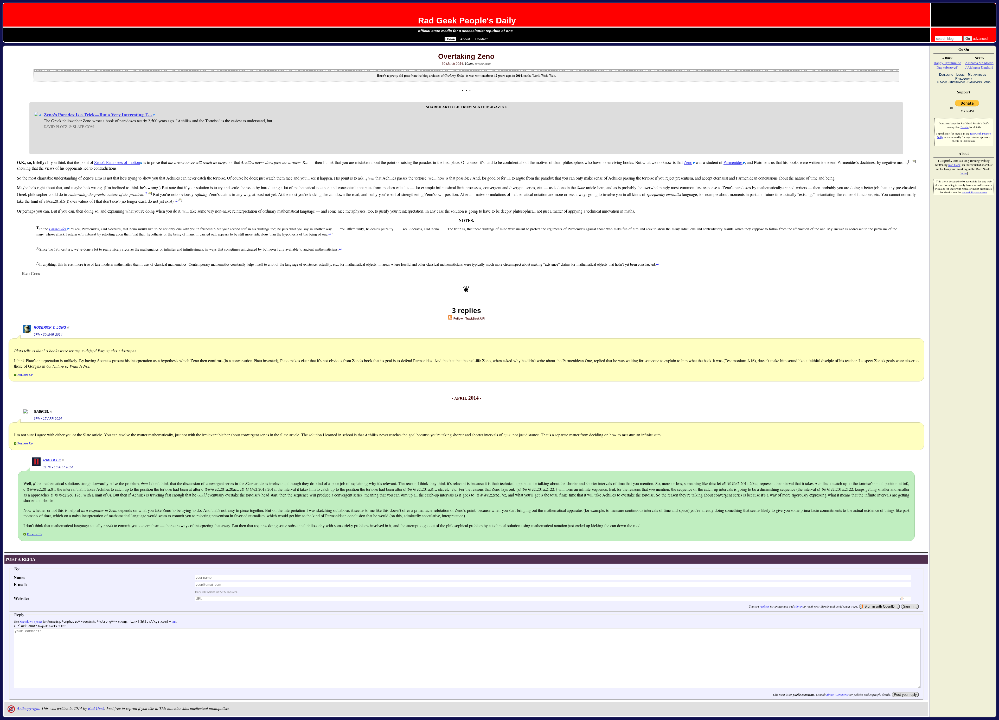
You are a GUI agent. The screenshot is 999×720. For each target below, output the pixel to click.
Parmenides (732, 162)
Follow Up (25, 374)
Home (450, 39)
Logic (960, 75)
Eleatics (942, 82)
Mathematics (957, 82)
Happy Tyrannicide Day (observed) (947, 65)
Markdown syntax (31, 621)
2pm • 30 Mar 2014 (48, 334)
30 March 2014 (452, 64)
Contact (481, 39)
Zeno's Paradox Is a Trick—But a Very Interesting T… (98, 114)
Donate (964, 127)
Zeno (688, 162)
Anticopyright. (28, 708)
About (465, 39)
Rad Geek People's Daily (467, 20)
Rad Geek (52, 460)
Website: (21, 598)
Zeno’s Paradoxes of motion (117, 162)
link (174, 621)
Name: (19, 577)
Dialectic (946, 75)
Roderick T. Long (50, 327)
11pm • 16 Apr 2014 (58, 467)
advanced (980, 39)
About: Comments (837, 694)
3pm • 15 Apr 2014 (48, 418)
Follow (458, 318)
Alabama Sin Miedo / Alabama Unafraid (979, 65)
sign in (798, 606)
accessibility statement (974, 192)
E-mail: (20, 584)
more (963, 173)
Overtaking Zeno (466, 56)
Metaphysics (977, 75)
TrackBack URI (475, 318)
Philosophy (963, 78)
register (764, 606)
